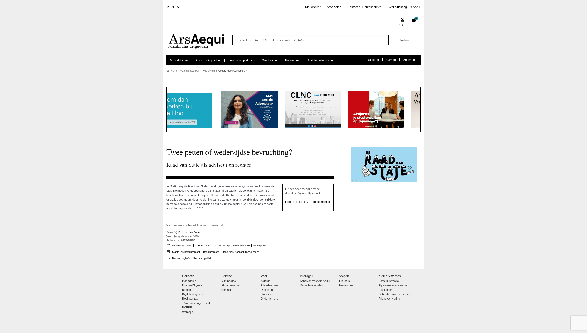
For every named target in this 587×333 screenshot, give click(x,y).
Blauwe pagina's (181, 258)
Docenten (267, 290)
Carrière (391, 59)
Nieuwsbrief (313, 7)
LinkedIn (344, 281)
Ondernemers (269, 298)
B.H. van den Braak (189, 232)
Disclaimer (385, 290)
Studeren (374, 59)
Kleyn (209, 245)
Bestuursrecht (211, 251)
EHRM (199, 245)
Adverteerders (269, 285)
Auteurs (265, 281)
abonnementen (320, 202)
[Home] (196, 39)
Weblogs (268, 60)
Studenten (267, 294)
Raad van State (241, 245)
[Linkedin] (168, 7)
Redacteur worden (311, 285)
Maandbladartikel (189, 70)
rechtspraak (260, 245)
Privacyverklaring (389, 298)
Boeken (290, 60)
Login (288, 202)
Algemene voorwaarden (394, 285)
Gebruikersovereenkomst (394, 294)
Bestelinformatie (389, 281)
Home (174, 70)
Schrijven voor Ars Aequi (315, 281)
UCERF (187, 307)
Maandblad (177, 60)
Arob (189, 245)
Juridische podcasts (242, 60)
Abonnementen (231, 285)
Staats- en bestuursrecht (186, 251)
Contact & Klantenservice (365, 7)
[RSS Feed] (173, 7)
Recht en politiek (202, 258)
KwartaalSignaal (206, 60)
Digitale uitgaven (192, 294)
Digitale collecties (318, 60)
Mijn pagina (228, 281)
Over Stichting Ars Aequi (404, 7)
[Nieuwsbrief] (178, 7)
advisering (178, 245)
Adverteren (334, 7)
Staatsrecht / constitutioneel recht (240, 251)
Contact (226, 290)
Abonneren (410, 59)
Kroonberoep (222, 245)
